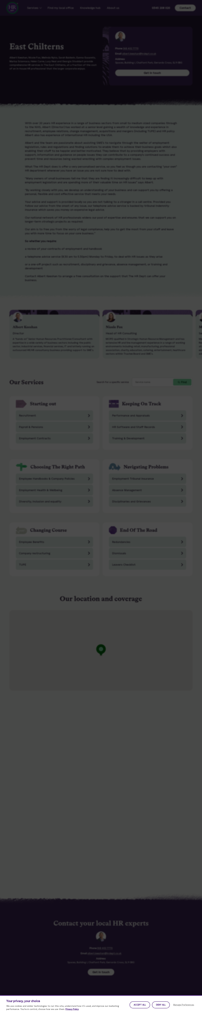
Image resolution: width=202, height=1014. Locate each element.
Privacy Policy (72, 1009)
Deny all (161, 1004)
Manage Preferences (183, 1004)
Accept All (140, 1004)
